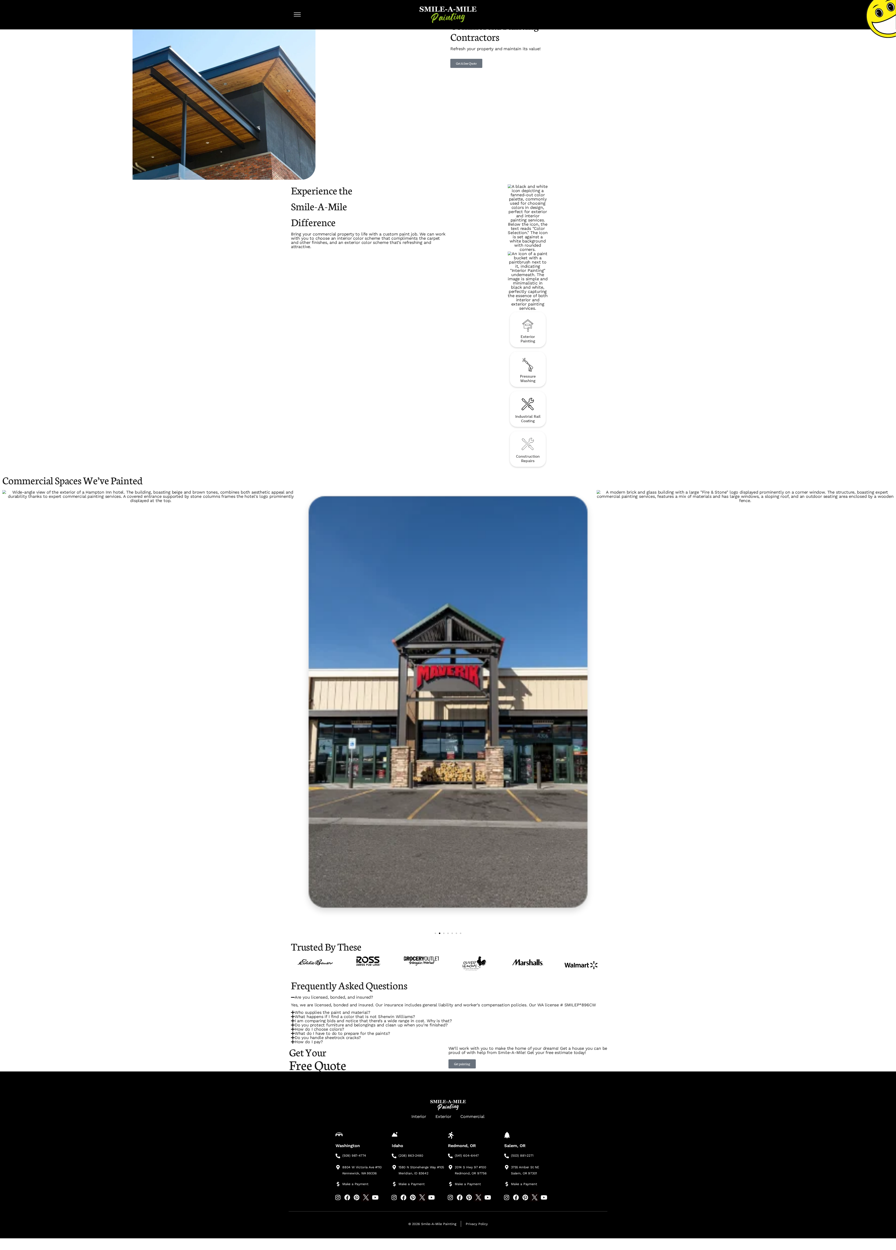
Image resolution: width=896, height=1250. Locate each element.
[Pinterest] (356, 1197)
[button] (435, 933)
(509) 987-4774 (354, 1155)
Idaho (397, 1145)
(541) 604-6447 (467, 1155)
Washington (348, 1145)
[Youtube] (375, 1197)
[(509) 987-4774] (338, 1156)
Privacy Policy (477, 1224)
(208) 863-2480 (411, 1155)
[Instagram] (338, 1197)
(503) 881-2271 (522, 1155)
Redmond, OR (462, 1145)
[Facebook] (347, 1197)
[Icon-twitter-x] (366, 1197)
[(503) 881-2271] (506, 1156)
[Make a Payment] (338, 1184)
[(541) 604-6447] (450, 1156)
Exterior (443, 1116)
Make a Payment (355, 1184)
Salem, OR (514, 1145)
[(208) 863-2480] (394, 1156)
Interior (418, 1116)
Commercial (472, 1116)
